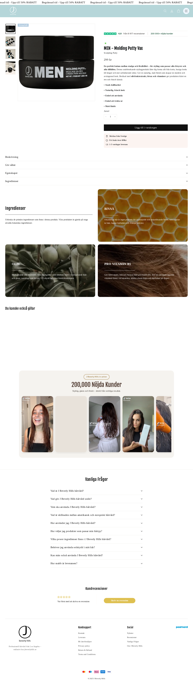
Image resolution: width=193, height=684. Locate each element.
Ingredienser (11, 181)
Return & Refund (85, 650)
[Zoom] (56, 62)
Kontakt (81, 633)
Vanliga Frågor (133, 642)
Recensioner (132, 637)
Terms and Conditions (87, 654)
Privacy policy (84, 646)
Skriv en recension (119, 600)
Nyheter (130, 633)
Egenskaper (11, 173)
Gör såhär (10, 165)
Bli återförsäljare (85, 642)
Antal (106, 111)
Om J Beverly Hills (134, 646)
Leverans (81, 637)
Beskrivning (11, 157)
